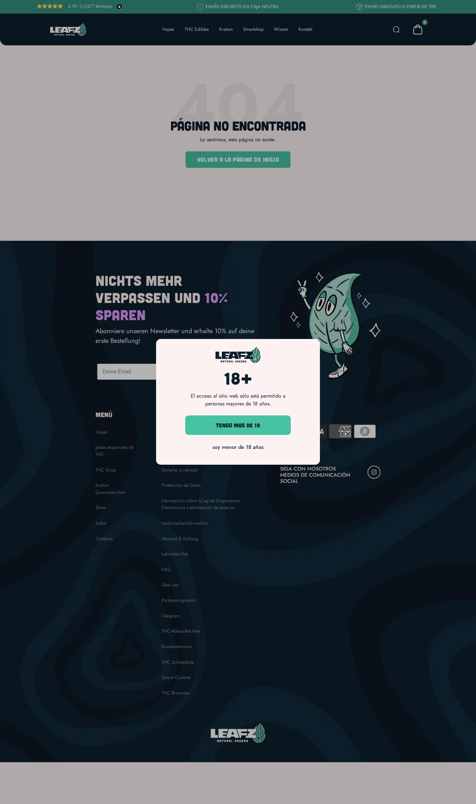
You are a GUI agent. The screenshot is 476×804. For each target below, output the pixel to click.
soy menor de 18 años (238, 447)
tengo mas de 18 (238, 425)
